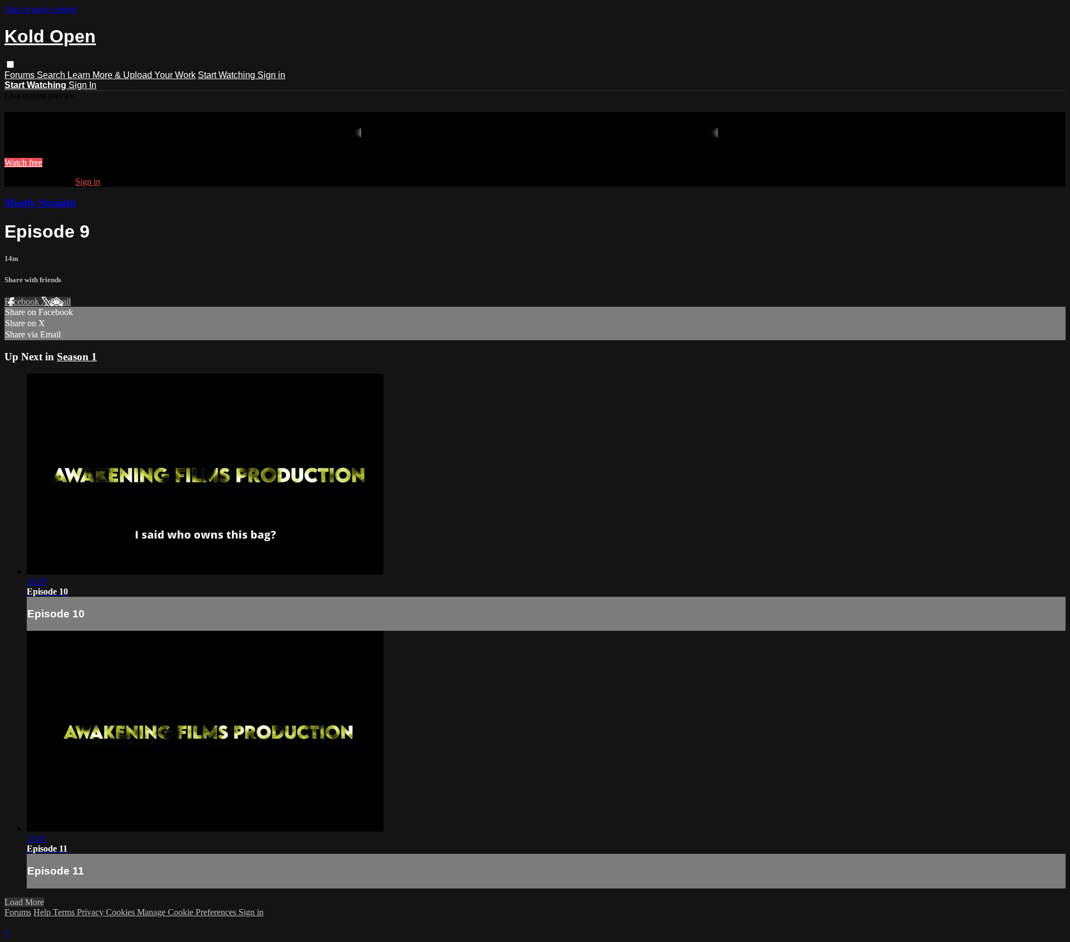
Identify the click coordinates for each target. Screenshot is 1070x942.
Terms (65, 912)
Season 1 (77, 357)
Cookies (121, 912)
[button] (10, 64)
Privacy (91, 912)
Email (60, 301)
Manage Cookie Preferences (188, 912)
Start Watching (227, 75)
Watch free (23, 162)
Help (43, 912)
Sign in (271, 75)
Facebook (22, 301)
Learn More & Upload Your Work (131, 75)
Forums (20, 75)
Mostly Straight (40, 203)
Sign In (82, 85)
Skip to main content (40, 9)
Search (52, 75)
